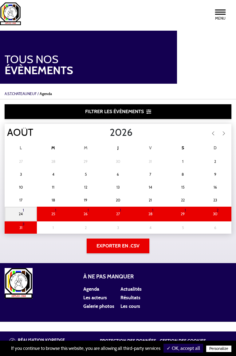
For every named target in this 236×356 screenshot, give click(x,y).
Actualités (131, 289)
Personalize (218, 349)
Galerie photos (98, 306)
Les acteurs (95, 297)
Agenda (91, 289)
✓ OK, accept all (183, 348)
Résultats (130, 297)
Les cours (130, 306)
